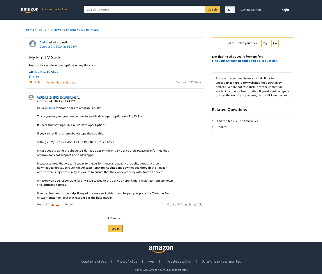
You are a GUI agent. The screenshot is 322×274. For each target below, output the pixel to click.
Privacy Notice (127, 261)
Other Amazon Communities (221, 261)
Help (151, 261)
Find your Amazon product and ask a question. (245, 60)
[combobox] (152, 9)
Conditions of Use (93, 261)
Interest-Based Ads (178, 261)
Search (212, 9)
